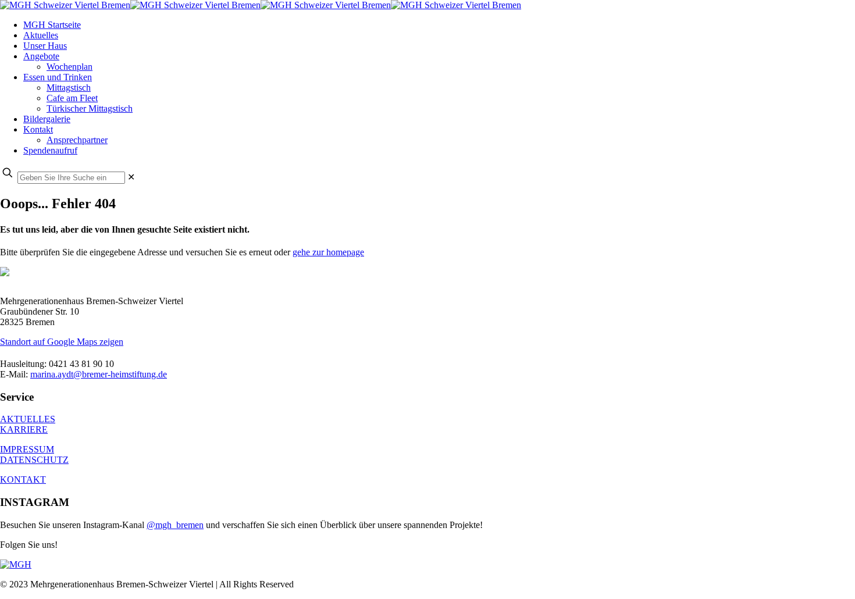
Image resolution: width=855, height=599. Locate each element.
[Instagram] (15, 564)
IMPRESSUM (27, 449)
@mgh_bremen (175, 525)
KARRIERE (24, 429)
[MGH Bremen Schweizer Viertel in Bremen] (260, 5)
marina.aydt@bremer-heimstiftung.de (98, 374)
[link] (131, 177)
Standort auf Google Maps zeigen (61, 342)
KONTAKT (23, 479)
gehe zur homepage (328, 252)
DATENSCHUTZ (34, 460)
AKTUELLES (27, 419)
